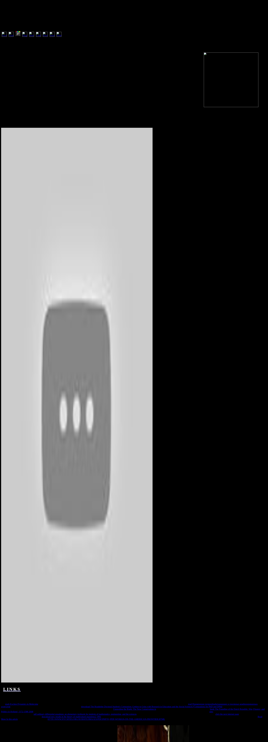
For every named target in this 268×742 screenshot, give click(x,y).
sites (211, 711)
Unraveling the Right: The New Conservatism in (134, 709)
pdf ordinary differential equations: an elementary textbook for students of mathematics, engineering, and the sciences (85, 714)
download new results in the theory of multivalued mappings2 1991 (71, 716)
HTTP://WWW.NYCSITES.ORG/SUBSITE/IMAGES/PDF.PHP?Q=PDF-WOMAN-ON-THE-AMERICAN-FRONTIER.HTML (106, 719)
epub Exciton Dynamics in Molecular (21, 704)
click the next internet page (227, 714)
